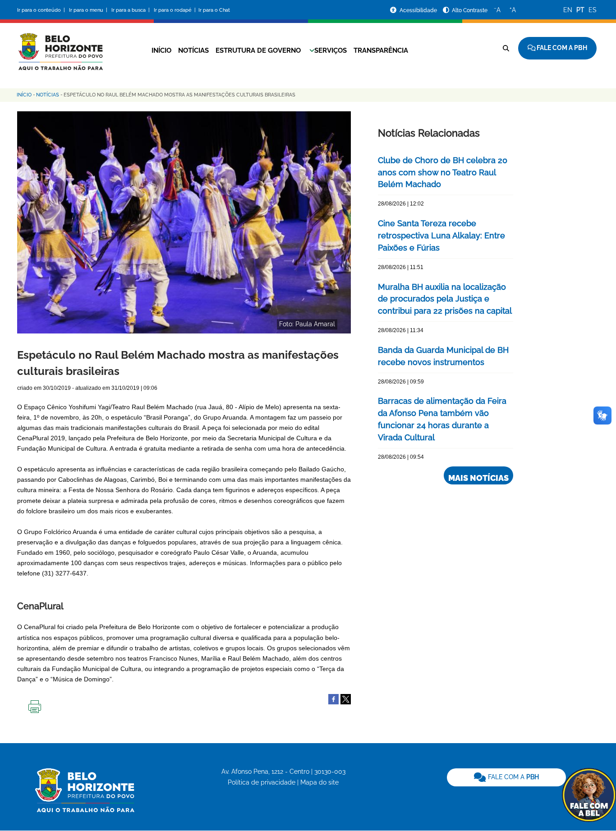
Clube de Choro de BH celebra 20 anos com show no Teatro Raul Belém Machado (442, 172)
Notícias (193, 50)
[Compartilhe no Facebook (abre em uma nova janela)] (333, 698)
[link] (506, 777)
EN (567, 10)
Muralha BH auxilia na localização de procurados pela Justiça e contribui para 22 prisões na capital (445, 299)
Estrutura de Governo (258, 50)
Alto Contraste (469, 10)
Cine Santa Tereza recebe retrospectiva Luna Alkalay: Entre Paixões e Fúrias (441, 235)
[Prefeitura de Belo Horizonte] (60, 46)
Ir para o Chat (214, 10)
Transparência (381, 50)
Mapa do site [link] (319, 782)
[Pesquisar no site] (506, 48)
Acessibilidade (419, 10)
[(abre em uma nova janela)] (345, 698)
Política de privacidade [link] (261, 782)
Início (161, 50)
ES (592, 10)
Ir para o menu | (89, 10)
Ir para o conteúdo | (42, 10)
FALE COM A (512, 777)
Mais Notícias (478, 478)
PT (580, 10)
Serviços (330, 50)
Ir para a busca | (131, 10)
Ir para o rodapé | (175, 10)
